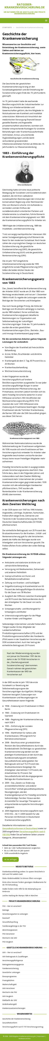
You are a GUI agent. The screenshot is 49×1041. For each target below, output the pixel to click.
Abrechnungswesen (9, 930)
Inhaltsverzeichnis (24, 1039)
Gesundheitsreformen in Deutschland (19, 828)
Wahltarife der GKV (9, 1000)
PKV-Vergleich (7, 942)
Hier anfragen (11, 859)
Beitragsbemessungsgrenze (13, 964)
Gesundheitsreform (9, 1023)
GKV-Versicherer (8, 988)
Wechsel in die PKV (9, 992)
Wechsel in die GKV (9, 938)
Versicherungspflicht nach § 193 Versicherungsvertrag (22, 1027)
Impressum (41, 1036)
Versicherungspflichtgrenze (12, 960)
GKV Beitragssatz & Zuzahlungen (15, 956)
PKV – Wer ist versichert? (11, 906)
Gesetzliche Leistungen (11, 972)
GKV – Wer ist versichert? (12, 952)
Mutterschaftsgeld (9, 984)
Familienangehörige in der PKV (14, 926)
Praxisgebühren (8, 980)
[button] (45, 20)
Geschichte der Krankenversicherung (16, 1019)
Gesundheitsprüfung (10, 922)
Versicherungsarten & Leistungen (15, 914)
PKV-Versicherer (8, 934)
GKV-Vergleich (7, 996)
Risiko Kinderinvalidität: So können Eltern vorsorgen (22, 878)
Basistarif (6, 918)
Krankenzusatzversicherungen (13, 1008)
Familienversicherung (10, 968)
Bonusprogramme (9, 976)
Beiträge (5, 910)
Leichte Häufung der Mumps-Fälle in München (20, 895)
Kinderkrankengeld (9, 1004)
